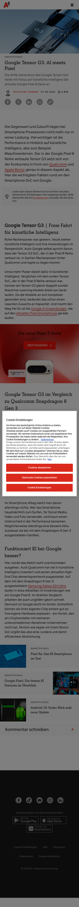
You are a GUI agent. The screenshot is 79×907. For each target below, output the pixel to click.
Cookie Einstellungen (39, 487)
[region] (39, 453)
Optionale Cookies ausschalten (39, 477)
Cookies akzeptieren (39, 467)
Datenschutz (47, 439)
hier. (50, 459)
